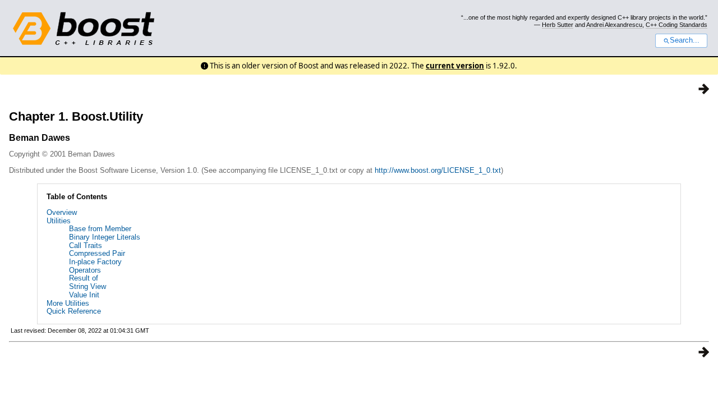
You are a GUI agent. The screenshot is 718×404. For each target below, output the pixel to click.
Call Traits (85, 245)
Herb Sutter (557, 24)
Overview (62, 212)
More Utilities (68, 303)
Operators (85, 270)
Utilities (59, 221)
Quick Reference (74, 311)
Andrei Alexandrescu (614, 24)
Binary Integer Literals (104, 237)
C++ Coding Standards (676, 24)
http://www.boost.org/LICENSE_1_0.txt (438, 170)
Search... (684, 40)
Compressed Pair (97, 253)
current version (455, 66)
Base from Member (100, 228)
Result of (83, 278)
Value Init (84, 295)
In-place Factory (95, 262)
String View (87, 286)
